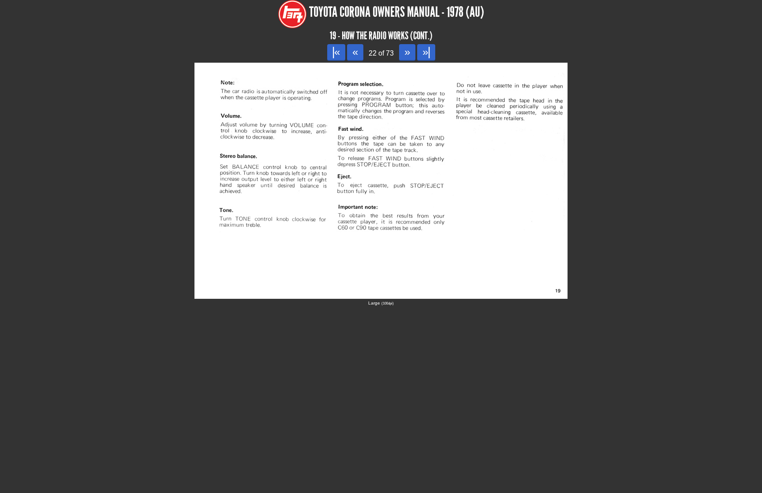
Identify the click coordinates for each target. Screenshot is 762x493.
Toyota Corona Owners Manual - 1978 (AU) (396, 12)
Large (381, 303)
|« (336, 51)
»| (426, 51)
